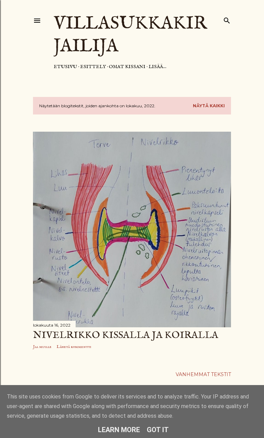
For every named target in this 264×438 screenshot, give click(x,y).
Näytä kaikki (209, 105)
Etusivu (65, 67)
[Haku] (227, 19)
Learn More (119, 430)
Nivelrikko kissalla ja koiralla (125, 335)
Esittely (93, 67)
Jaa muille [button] (42, 346)
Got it (158, 430)
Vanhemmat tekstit (203, 374)
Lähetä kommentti (74, 346)
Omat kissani (127, 67)
